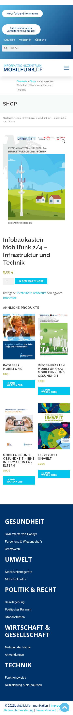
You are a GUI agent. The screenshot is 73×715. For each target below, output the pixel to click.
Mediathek (25, 39)
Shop (33, 81)
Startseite (22, 81)
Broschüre (10, 298)
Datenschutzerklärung (18, 710)
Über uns (40, 39)
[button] (66, 67)
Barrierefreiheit (46, 710)
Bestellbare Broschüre (31, 293)
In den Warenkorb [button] (15, 383)
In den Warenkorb (31, 281)
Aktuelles (9, 39)
